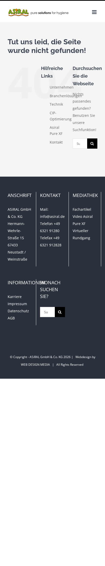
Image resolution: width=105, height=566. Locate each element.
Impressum (17, 303)
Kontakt (56, 142)
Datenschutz (18, 310)
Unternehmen (62, 87)
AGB (11, 318)
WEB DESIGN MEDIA (35, 364)
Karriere (15, 296)
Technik (56, 104)
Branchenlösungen (66, 95)
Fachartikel (82, 209)
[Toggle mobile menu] (94, 12)
